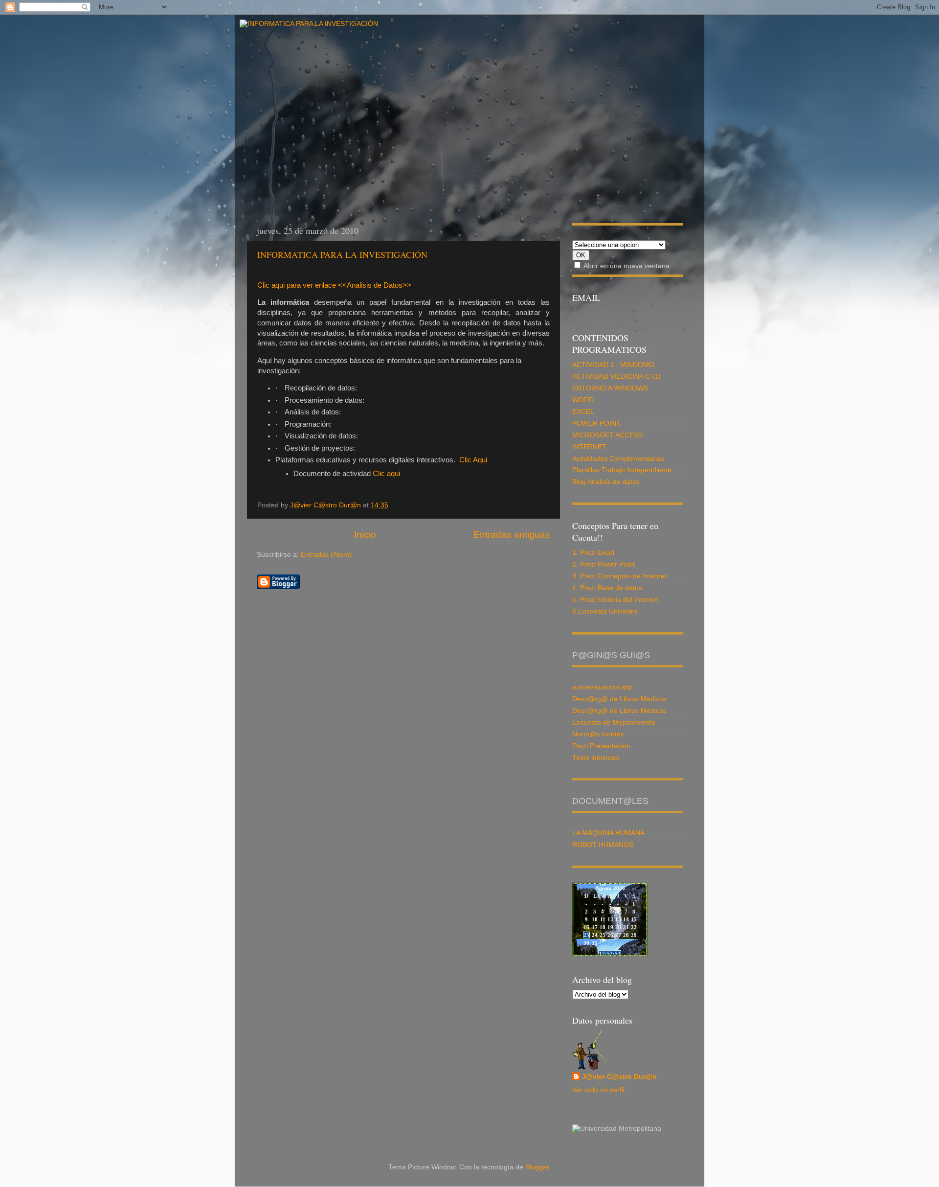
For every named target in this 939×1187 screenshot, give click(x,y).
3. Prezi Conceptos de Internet (619, 576)
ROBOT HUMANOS (602, 844)
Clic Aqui (473, 460)
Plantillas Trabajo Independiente (621, 470)
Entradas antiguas (511, 534)
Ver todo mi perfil (598, 1090)
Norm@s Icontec (598, 734)
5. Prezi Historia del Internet (615, 599)
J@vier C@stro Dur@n (619, 1076)
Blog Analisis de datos (606, 481)
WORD (583, 400)
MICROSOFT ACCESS (607, 435)
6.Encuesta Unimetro (604, 611)
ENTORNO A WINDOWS (610, 388)
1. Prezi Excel (593, 552)
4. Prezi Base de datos (607, 588)
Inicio (365, 534)
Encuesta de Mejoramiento (613, 722)
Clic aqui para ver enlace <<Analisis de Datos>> (334, 285)
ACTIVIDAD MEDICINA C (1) (616, 376)
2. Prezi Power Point (603, 564)
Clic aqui (386, 474)
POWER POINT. (597, 423)
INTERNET (589, 447)
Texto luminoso (595, 757)
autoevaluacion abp (602, 687)
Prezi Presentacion (601, 746)
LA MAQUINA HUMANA (608, 833)
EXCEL (583, 411)
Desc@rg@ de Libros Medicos (619, 699)
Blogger (537, 1167)
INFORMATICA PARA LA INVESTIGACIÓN (342, 254)
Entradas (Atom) (326, 554)
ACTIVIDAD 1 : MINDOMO (613, 364)
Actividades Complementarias (618, 458)
